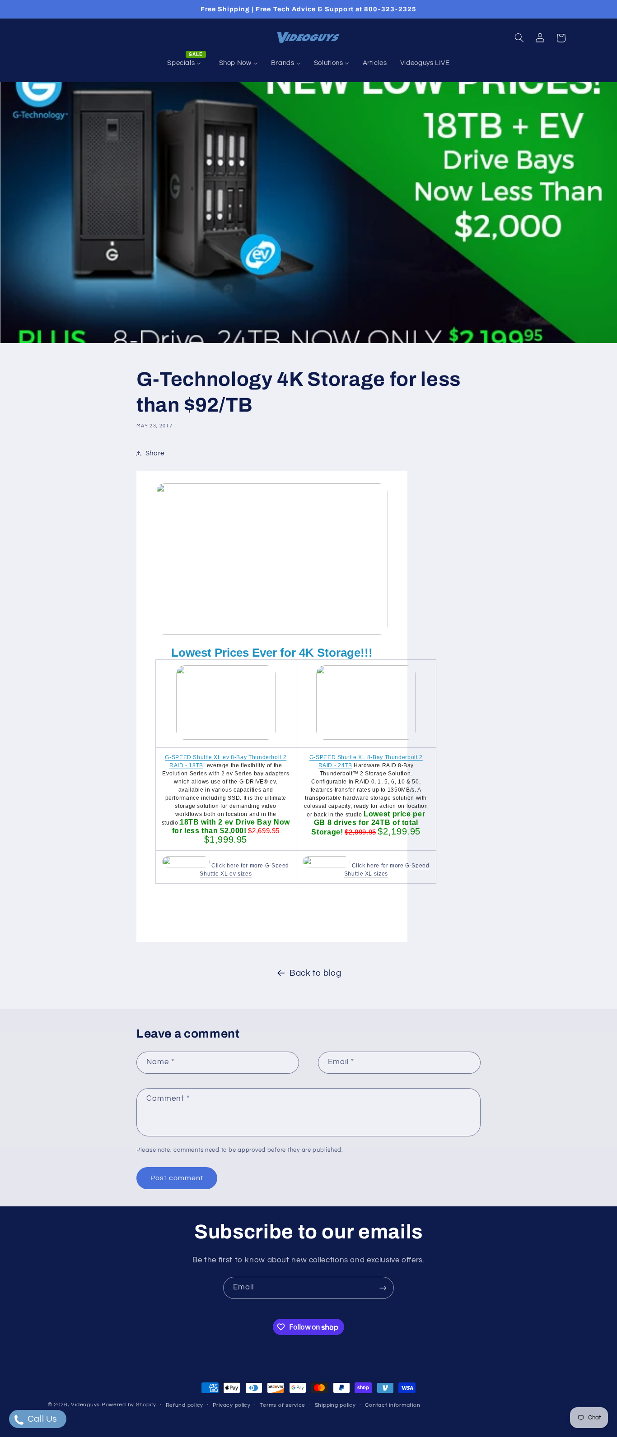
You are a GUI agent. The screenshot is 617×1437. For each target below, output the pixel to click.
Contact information (392, 1405)
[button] (519, 38)
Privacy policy (232, 1405)
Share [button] (154, 453)
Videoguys (85, 1404)
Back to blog (315, 973)
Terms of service (282, 1405)
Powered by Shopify (129, 1404)
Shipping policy (335, 1405)
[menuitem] (186, 63)
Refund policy (185, 1405)
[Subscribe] (383, 1288)
